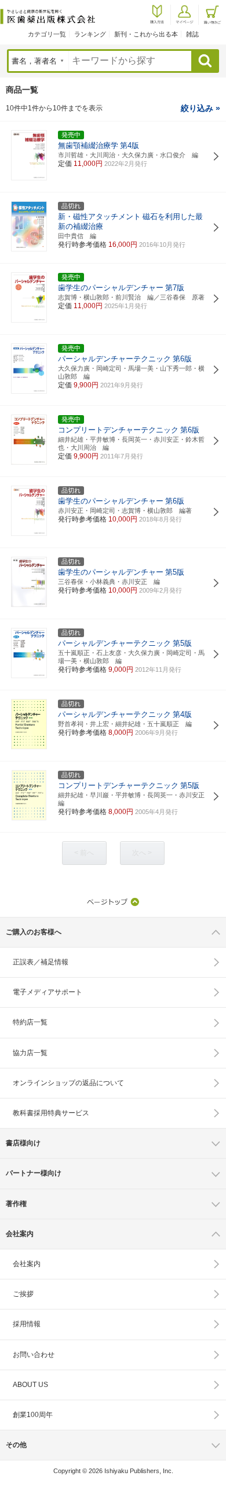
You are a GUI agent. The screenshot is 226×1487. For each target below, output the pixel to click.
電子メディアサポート (47, 992)
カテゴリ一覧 (47, 34)
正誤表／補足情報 (40, 962)
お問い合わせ (33, 1355)
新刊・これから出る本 (146, 34)
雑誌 (192, 34)
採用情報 (27, 1324)
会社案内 (27, 1264)
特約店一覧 (30, 1022)
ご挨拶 (23, 1294)
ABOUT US (30, 1385)
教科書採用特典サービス (51, 1113)
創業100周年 (33, 1415)
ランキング (90, 34)
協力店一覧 (30, 1053)
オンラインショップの (68, 1083)
